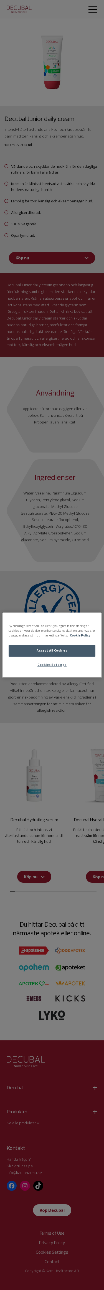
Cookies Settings (52, 665)
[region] (51, 645)
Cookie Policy (80, 635)
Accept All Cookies (52, 650)
